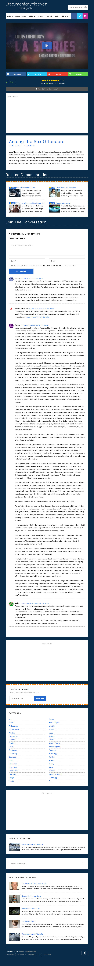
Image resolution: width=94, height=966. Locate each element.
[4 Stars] (50, 80)
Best (57, 16)
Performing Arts (54, 746)
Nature (51, 740)
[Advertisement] (47, 115)
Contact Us (10, 955)
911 (10, 719)
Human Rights (54, 722)
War (50, 781)
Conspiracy (13, 753)
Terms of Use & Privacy (26, 955)
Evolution (12, 774)
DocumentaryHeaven (28, 951)
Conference (13, 750)
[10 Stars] (63, 80)
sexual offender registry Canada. (37, 317)
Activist (11, 722)
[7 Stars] (56, 80)
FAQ (39, 955)
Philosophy (53, 750)
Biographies (13, 736)
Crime (11, 146)
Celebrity (12, 743)
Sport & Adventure (55, 774)
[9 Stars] (60, 80)
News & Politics (54, 743)
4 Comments (29, 146)
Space (51, 767)
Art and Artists (14, 729)
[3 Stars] (47, 80)
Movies (51, 729)
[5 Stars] (52, 80)
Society (18, 146)
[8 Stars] (58, 80)
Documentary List (36, 16)
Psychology (53, 753)
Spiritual (52, 771)
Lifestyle (52, 726)
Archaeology (13, 726)
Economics (13, 764)
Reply (41, 278)
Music (51, 733)
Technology (53, 777)
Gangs (11, 777)
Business (12, 740)
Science (51, 760)
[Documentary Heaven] (26, 8)
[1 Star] (43, 80)
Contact (65, 16)
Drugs (11, 760)
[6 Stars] (54, 80)
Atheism (12, 733)
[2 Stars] (45, 80)
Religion (52, 757)
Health (11, 781)
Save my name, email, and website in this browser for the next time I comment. (43, 265)
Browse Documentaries (16, 16)
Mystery (51, 736)
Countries (12, 757)
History (51, 719)
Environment (13, 771)
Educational (13, 767)
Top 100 (49, 16)
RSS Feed (47, 955)
